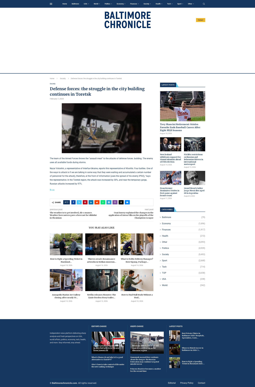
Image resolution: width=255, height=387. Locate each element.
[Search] (204, 4)
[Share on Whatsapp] (103, 202)
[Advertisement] (127, 50)
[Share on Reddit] (96, 202)
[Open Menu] (51, 4)
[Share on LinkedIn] (91, 202)
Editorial (172, 383)
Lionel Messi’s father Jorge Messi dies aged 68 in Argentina (194, 190)
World (96, 4)
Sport (179, 4)
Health (158, 4)
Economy (120, 4)
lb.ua (52, 190)
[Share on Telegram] (108, 202)
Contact (200, 20)
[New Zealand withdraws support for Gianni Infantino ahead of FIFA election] (170, 144)
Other (190, 4)
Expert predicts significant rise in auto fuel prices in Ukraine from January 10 (108, 348)
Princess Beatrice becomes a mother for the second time (145, 370)
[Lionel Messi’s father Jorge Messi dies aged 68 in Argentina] (194, 178)
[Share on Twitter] (79, 202)
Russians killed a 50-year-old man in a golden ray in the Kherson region (145, 348)
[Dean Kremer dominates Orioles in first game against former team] (170, 178)
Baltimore (75, 4)
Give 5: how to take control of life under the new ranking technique (108, 365)
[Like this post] (67, 202)
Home (64, 4)
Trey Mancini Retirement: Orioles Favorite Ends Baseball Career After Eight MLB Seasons (180, 127)
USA (85, 4)
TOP (183, 273)
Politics (107, 4)
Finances (133, 4)
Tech (169, 4)
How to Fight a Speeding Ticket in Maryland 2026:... (193, 363)
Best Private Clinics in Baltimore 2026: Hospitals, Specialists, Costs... (193, 335)
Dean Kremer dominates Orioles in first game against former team (169, 192)
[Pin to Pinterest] (85, 202)
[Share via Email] (127, 202)
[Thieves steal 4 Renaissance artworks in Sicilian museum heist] (101, 244)
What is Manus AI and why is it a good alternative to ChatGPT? (107, 358)
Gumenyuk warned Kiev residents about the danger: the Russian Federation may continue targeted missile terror (144, 360)
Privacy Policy (186, 383)
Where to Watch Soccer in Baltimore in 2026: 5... (192, 349)
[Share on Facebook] (73, 202)
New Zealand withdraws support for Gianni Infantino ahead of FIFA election (170, 158)
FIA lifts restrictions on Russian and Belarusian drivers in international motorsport (193, 159)
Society (146, 4)
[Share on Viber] (115, 202)
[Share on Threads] (121, 202)
